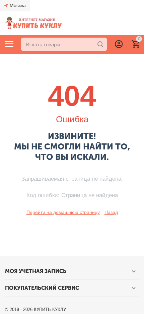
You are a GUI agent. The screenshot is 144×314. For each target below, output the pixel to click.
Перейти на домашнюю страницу (63, 212)
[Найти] (100, 44)
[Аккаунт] (119, 44)
